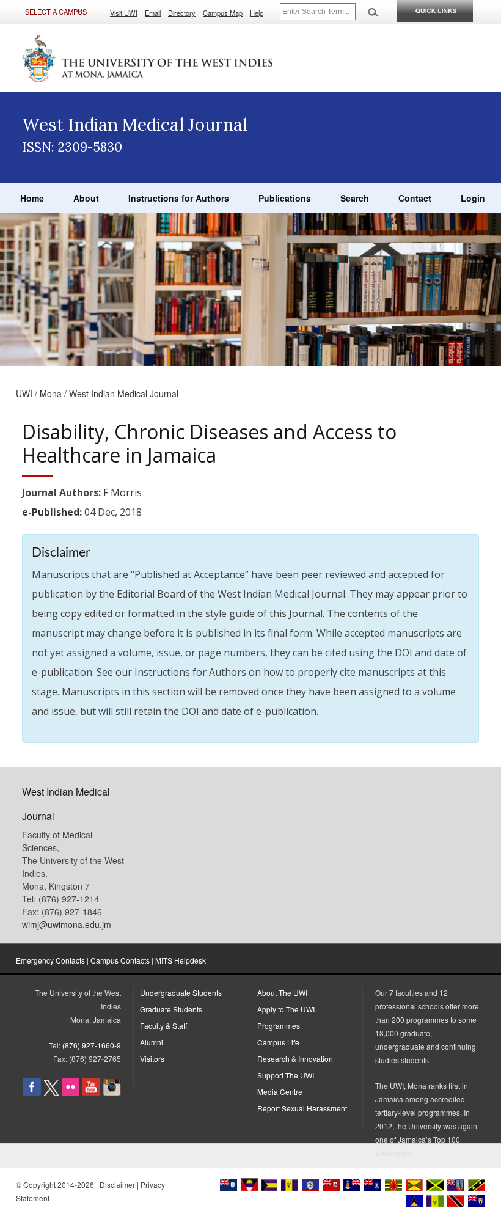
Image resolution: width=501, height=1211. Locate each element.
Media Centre (279, 1091)
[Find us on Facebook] (32, 1093)
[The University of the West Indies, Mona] (148, 57)
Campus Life (278, 1042)
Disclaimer (117, 1184)
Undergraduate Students (181, 992)
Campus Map (223, 13)
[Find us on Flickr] (70, 1093)
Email (153, 13)
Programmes (278, 1025)
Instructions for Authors (178, 197)
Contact (414, 197)
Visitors (152, 1058)
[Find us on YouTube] (91, 1093)
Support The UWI (285, 1075)
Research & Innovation (295, 1058)
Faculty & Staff (163, 1025)
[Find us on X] (51, 1093)
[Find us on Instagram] (112, 1093)
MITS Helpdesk (180, 960)
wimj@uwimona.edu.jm (66, 924)
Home (32, 197)
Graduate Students (171, 1009)
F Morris (122, 492)
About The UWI (282, 992)
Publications (284, 197)
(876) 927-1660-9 (91, 1045)
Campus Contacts (120, 960)
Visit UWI (123, 13)
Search (354, 197)
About (86, 197)
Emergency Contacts (50, 960)
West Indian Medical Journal (123, 393)
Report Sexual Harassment (302, 1108)
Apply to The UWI (286, 1009)
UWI (24, 393)
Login (473, 197)
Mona (51, 393)
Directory (182, 13)
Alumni (151, 1042)
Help (256, 13)
